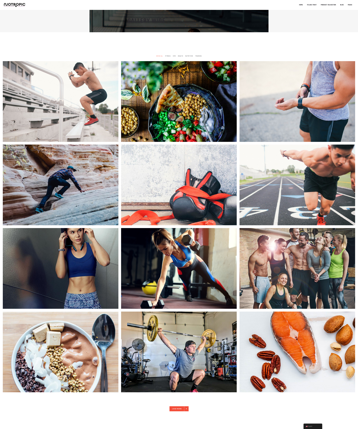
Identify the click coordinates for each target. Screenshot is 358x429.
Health (175, 103)
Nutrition (182, 103)
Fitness (57, 103)
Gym (293, 103)
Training (63, 103)
